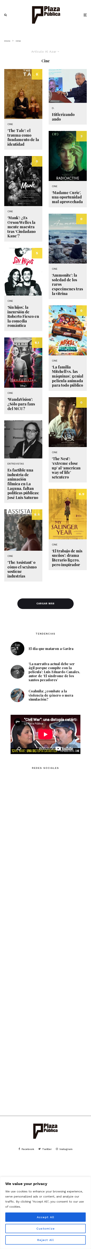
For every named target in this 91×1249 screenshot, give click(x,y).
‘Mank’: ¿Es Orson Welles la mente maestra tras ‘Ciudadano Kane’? (21, 227)
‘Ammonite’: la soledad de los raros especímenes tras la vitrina (67, 284)
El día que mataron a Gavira (51, 649)
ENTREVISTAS (15, 463)
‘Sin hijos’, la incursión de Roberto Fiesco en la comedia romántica (23, 316)
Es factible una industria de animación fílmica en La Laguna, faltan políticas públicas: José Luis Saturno (23, 484)
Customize (45, 1228)
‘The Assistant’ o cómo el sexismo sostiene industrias (22, 569)
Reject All (45, 1240)
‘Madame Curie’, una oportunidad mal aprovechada (67, 197)
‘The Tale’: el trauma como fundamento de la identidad (23, 137)
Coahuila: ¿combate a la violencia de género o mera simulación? (51, 695)
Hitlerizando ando (63, 116)
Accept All (45, 1217)
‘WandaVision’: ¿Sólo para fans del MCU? (21, 404)
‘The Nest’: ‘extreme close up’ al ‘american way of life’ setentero (66, 468)
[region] (45, 1213)
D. (53, 108)
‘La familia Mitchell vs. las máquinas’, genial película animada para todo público (67, 376)
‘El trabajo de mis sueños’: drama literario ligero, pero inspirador (67, 558)
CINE (10, 124)
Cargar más (45, 603)
